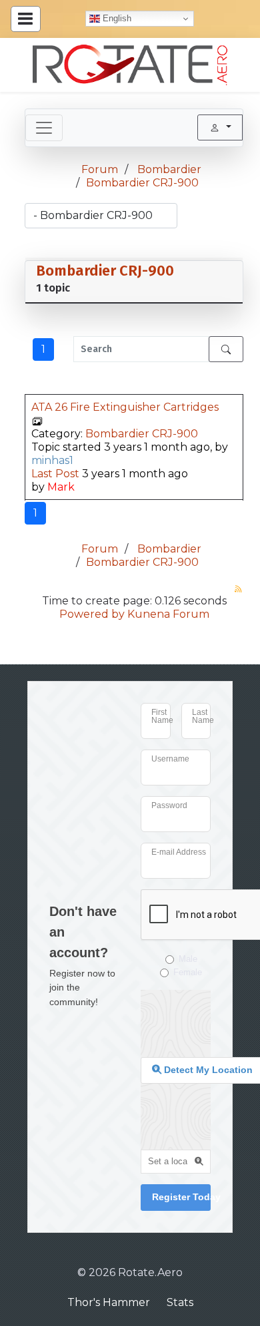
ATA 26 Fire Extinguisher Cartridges (125, 407)
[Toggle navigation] (44, 127)
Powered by (92, 614)
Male (188, 959)
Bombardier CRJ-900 (105, 271)
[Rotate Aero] (130, 65)
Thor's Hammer (108, 1302)
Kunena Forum (168, 614)
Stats (180, 1302)
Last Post (55, 473)
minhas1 (52, 460)
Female (187, 972)
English (115, 18)
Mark (61, 487)
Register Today (181, 1197)
